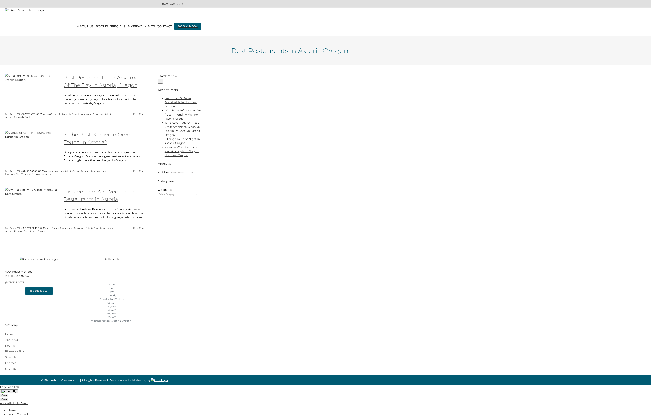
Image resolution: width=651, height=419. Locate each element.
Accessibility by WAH (14, 403)
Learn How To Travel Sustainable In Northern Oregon (181, 102)
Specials (10, 357)
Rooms (10, 345)
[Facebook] (108, 269)
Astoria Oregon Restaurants (56, 114)
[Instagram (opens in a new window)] (199, 3)
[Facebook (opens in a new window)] (190, 3)
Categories (165, 189)
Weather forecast (112, 320)
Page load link (9, 387)
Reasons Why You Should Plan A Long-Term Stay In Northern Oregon (182, 151)
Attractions (100, 171)
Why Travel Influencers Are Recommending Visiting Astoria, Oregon (183, 114)
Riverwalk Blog (21, 117)
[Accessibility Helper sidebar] (9, 391)
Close (4, 395)
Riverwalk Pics (14, 351)
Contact (10, 363)
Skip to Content (17, 414)
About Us (11, 339)
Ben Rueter (11, 114)
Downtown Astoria (81, 114)
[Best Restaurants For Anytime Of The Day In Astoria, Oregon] (32, 91)
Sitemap (11, 368)
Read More (138, 114)
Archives (163, 172)
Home (9, 334)
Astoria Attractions (54, 171)
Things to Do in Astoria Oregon (37, 174)
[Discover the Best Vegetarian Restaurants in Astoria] (32, 205)
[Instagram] (115, 269)
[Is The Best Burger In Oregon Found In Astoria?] (32, 148)
